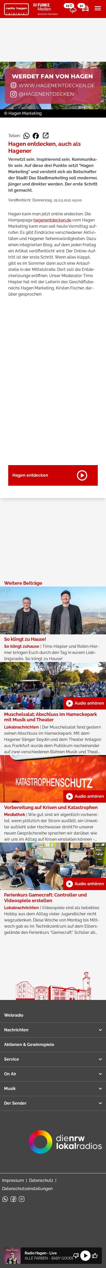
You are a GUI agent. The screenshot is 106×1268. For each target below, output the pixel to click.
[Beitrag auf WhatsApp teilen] (26, 136)
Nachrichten (16, 1029)
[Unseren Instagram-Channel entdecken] (22, 1199)
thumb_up (95, 1256)
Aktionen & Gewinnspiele (29, 1044)
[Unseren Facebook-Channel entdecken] (13, 1199)
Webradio (13, 1015)
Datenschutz (41, 1180)
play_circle (85, 1255)
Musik (10, 1088)
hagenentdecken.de (52, 220)
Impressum (13, 1180)
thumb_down (76, 1256)
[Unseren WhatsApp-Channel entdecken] (5, 1199)
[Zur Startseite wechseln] (16, 9)
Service (11, 1059)
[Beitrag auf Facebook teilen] (36, 136)
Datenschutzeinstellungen (27, 1188)
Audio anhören (84, 703)
